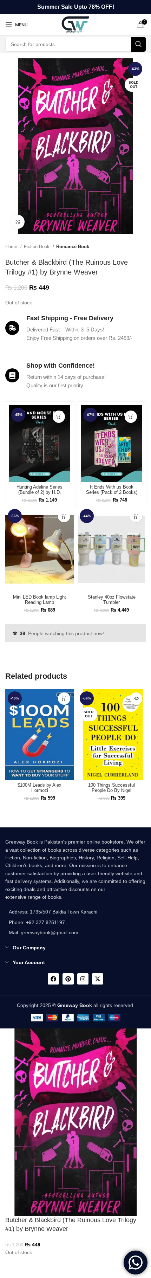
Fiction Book (37, 246)
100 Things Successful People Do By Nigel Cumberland (111, 790)
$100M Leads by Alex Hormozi (39, 788)
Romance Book (72, 246)
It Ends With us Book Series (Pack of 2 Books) (111, 490)
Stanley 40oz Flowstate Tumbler (112, 600)
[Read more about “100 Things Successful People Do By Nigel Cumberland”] (136, 698)
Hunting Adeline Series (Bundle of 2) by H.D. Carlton (40, 492)
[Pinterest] (68, 979)
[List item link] (51, 922)
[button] (59, 417)
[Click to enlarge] (18, 222)
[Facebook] (53, 979)
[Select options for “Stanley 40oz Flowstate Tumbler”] (136, 516)
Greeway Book (74, 1005)
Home (12, 246)
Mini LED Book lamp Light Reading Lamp (39, 600)
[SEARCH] (138, 44)
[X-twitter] (97, 979)
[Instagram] (82, 979)
